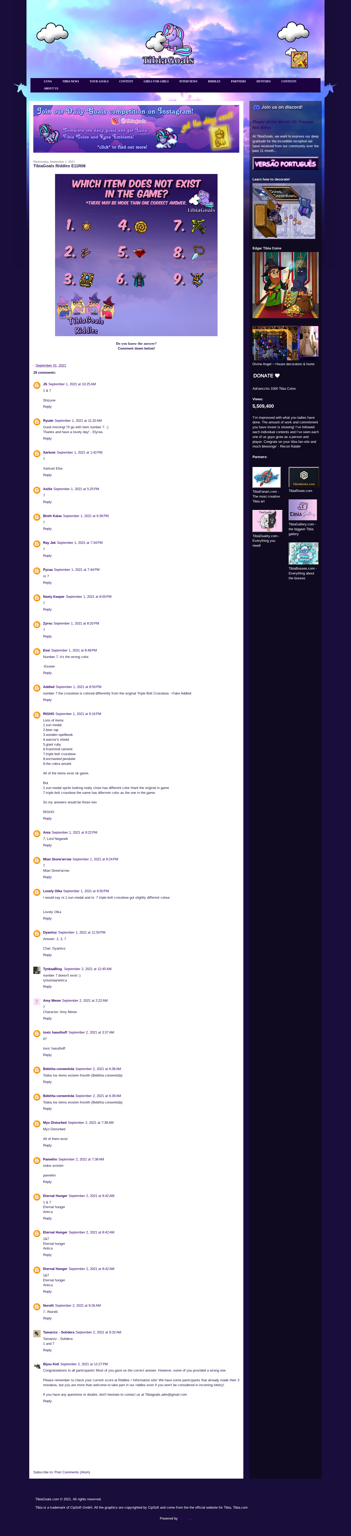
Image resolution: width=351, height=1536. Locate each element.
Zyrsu (47, 623)
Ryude (48, 421)
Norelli (48, 1305)
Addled (48, 687)
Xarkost (49, 452)
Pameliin (50, 1159)
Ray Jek (49, 543)
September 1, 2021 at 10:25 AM (72, 384)
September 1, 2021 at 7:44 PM (77, 570)
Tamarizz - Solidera (58, 1332)
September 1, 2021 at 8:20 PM (76, 623)
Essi (46, 650)
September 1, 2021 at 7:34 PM (80, 543)
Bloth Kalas (52, 516)
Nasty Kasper (54, 597)
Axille (47, 489)
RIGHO (48, 714)
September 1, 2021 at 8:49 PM (74, 650)
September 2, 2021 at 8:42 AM (91, 1196)
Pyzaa (48, 570)
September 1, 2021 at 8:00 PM (89, 597)
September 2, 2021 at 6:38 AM (98, 1069)
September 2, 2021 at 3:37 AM (91, 1032)
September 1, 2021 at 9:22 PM (74, 832)
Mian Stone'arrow (57, 859)
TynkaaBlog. (53, 969)
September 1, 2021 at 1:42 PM (79, 452)
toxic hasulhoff (55, 1032)
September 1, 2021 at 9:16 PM (78, 714)
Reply (47, 407)
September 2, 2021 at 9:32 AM (98, 1332)
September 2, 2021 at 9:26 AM (78, 1305)
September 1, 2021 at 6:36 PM (86, 516)
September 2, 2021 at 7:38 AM (91, 1123)
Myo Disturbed (55, 1123)
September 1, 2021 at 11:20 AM (78, 421)
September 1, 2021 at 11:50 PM (81, 932)
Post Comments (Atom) (72, 1472)
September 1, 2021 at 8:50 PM (78, 687)
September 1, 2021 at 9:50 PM (86, 891)
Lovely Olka (52, 891)
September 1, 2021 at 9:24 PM (95, 859)
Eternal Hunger (55, 1196)
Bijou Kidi (51, 1364)
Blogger (184, 1518)
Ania (46, 832)
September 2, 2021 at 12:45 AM (88, 969)
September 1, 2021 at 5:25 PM (76, 489)
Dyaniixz (50, 932)
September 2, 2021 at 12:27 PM (84, 1364)
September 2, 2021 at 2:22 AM (85, 1001)
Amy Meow (52, 1001)
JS (45, 384)
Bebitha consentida (58, 1069)
